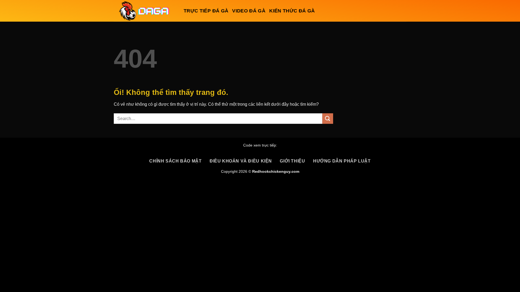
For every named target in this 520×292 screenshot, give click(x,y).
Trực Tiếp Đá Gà (206, 11)
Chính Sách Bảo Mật (175, 161)
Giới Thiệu (292, 161)
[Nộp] (327, 118)
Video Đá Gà (248, 11)
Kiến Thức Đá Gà (292, 11)
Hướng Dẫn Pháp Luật (342, 161)
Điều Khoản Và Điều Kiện (241, 161)
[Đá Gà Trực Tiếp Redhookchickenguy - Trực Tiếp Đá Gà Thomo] (145, 11)
